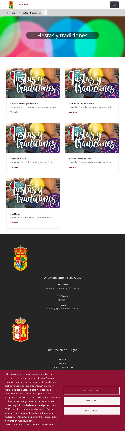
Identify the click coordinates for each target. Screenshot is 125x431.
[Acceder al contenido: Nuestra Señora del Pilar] (92, 138)
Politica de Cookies (46, 424)
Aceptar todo (91, 410)
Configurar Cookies (91, 390)
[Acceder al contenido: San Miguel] (33, 193)
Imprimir (31, 424)
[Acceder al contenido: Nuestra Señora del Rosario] (92, 83)
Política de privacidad (15, 424)
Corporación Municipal (62, 367)
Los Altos (23, 4)
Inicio (14, 13)
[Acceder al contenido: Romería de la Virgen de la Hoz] (33, 83)
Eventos (62, 363)
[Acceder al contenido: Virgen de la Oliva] (33, 138)
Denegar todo (91, 400)
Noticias (62, 359)
